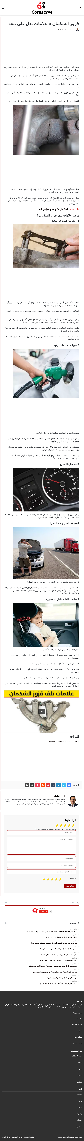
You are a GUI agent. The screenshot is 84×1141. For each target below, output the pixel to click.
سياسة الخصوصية (17, 1137)
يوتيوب (80, 1107)
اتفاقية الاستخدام (29, 1137)
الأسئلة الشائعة (77, 1044)
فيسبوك (79, 1094)
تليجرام (79, 1120)
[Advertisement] (41, 49)
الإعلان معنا (78, 1037)
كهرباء (80, 1075)
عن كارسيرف (77, 1024)
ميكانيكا (79, 1062)
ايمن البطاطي (71, 29)
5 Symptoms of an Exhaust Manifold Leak (63, 741)
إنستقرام (79, 1127)
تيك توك (79, 1114)
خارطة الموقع (6, 1137)
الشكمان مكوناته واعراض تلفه (53, 209)
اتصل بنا (79, 1030)
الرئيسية (79, 1017)
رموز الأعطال (77, 1056)
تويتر (80, 1100)
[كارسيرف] (42, 8)
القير (80, 1069)
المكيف (79, 1082)
